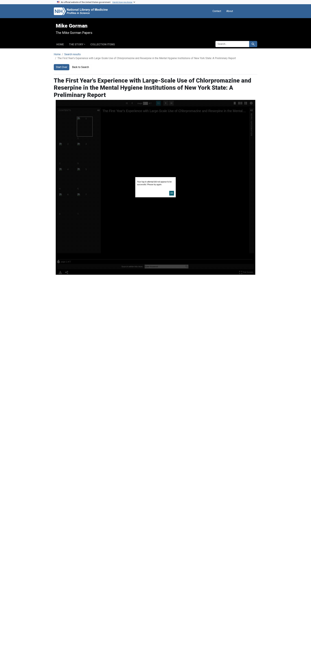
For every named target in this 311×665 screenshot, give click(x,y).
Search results (72, 54)
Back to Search (80, 67)
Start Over (61, 67)
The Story (76, 44)
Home (60, 44)
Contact (217, 11)
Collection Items (102, 44)
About (229, 11)
